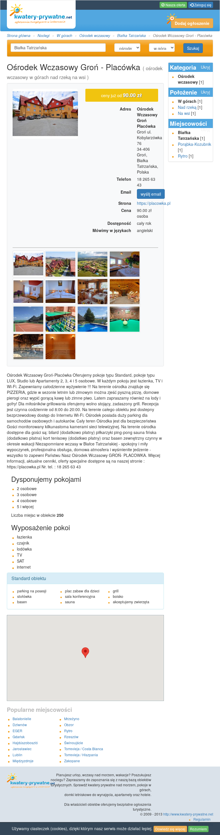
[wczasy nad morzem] (27, 780)
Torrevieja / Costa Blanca (83, 748)
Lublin (17, 754)
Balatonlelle (22, 718)
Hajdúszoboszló (25, 742)
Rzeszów (71, 736)
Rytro (183, 156)
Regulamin (202, 819)
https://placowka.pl (153, 203)
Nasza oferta (175, 4)
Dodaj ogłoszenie (192, 23)
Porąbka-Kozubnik (194, 144)
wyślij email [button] (151, 194)
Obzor (69, 724)
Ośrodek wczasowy (94, 35)
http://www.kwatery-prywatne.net (188, 814)
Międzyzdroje (23, 760)
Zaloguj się (202, 4)
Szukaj (193, 48)
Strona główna (18, 35)
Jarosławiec (22, 748)
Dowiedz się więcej (170, 828)
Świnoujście (73, 742)
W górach (64, 35)
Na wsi (184, 113)
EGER (17, 730)
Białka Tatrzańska (131, 35)
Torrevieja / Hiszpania (81, 754)
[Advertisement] (191, 253)
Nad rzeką (187, 107)
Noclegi (44, 35)
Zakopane (72, 760)
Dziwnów (20, 724)
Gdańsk (19, 736)
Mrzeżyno (71, 718)
